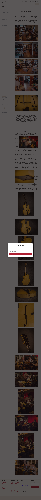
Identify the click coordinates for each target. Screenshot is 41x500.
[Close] (32, 243)
